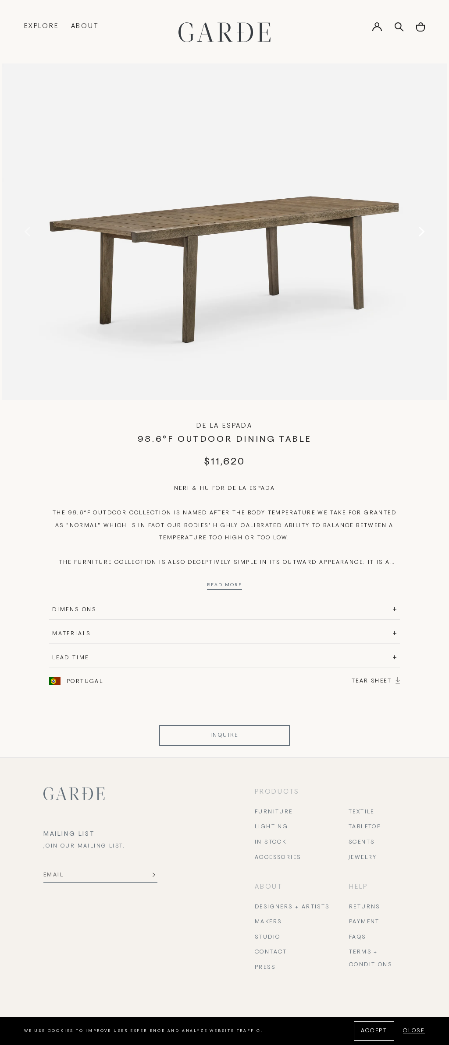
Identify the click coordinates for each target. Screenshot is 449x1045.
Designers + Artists (292, 907)
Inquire (224, 735)
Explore (41, 26)
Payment (364, 922)
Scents (361, 842)
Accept (374, 1031)
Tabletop (365, 827)
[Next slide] (420, 232)
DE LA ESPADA (224, 426)
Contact (271, 952)
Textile (361, 812)
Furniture (274, 812)
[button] (420, 30)
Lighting (271, 827)
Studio (267, 937)
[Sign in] (377, 29)
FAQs (357, 937)
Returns (364, 907)
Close (414, 1031)
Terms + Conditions (370, 959)
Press (265, 967)
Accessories (278, 857)
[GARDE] (224, 32)
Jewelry (363, 857)
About (85, 26)
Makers (268, 922)
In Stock (270, 842)
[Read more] (224, 587)
